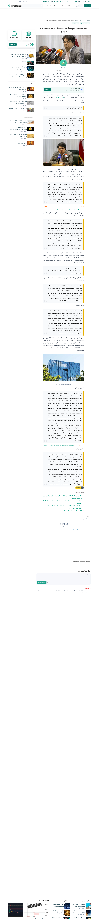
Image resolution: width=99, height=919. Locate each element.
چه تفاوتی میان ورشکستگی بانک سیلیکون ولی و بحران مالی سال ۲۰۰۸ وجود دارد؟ (62, 502)
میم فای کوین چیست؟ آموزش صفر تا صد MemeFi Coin (18, 135)
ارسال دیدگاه (41, 582)
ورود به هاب (12, 44)
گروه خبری (63, 68)
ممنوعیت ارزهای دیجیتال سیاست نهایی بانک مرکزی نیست (59, 445)
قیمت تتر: (51, 1)
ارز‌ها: (90, 1)
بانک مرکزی (85, 519)
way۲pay (78, 487)
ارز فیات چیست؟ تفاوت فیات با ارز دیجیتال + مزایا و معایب (18, 142)
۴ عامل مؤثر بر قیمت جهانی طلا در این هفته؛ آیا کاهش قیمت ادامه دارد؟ (18, 75)
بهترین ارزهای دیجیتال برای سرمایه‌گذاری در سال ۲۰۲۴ (18, 121)
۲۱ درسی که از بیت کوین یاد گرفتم (73, 511)
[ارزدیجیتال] (15, 5)
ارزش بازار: (63, 1)
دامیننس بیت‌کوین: (82, 1)
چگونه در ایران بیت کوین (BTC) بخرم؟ (18, 108)
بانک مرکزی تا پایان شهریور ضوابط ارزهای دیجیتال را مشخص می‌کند (66, 209)
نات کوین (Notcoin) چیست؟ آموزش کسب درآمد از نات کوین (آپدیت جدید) (18, 128)
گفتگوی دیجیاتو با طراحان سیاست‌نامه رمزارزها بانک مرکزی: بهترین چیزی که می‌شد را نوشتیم (62, 497)
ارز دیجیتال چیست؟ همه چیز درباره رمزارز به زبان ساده (18, 88)
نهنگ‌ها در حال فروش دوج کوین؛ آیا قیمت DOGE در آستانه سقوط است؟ (18, 55)
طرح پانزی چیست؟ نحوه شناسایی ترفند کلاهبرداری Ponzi (18, 102)
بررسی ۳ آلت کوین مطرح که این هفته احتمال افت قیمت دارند (18, 68)
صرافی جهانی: (70, 1)
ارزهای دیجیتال (60, 98)
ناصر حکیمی (77, 519)
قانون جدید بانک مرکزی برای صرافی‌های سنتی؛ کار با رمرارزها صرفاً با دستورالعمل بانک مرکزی (62, 507)
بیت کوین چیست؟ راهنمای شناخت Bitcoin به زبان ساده (18, 95)
